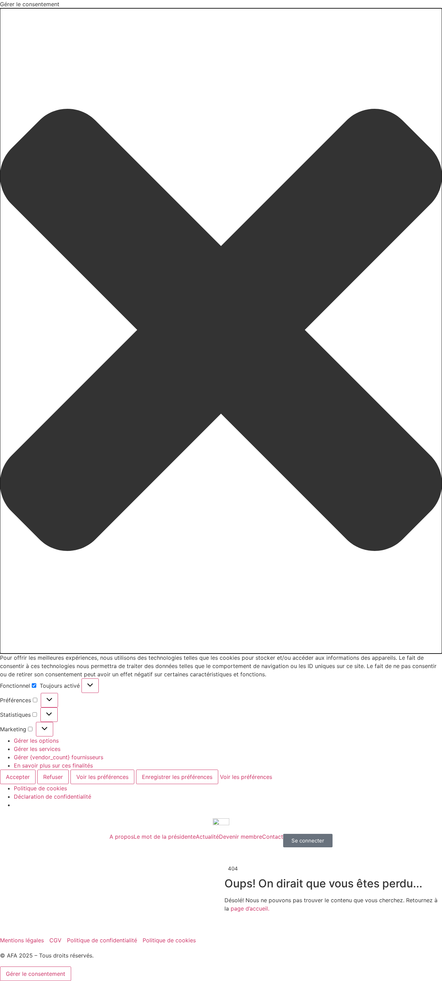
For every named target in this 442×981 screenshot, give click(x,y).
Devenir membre (240, 836)
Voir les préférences (102, 776)
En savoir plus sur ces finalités (53, 765)
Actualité (207, 836)
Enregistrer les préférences (177, 776)
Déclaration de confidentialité (52, 796)
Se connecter (307, 840)
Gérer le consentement (35, 973)
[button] (221, 331)
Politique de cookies (40, 788)
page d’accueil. (250, 908)
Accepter (18, 776)
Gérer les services (37, 748)
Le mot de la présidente (165, 836)
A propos (121, 836)
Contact (272, 836)
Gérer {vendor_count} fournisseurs (58, 757)
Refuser (53, 776)
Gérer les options (36, 740)
